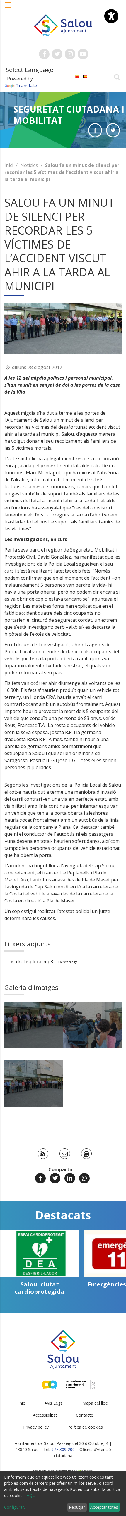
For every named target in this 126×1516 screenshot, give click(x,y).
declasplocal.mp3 (34, 961)
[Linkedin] (69, 1178)
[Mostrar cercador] (116, 77)
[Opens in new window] (95, 130)
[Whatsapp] (84, 1178)
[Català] (77, 76)
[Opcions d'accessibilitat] (111, 16)
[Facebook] (40, 1178)
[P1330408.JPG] (33, 1083)
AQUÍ (32, 1495)
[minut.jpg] (33, 1025)
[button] (8, 8)
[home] (63, 24)
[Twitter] (55, 1178)
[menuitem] (77, 76)
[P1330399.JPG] (92, 1025)
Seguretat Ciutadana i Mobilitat (68, 114)
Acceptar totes (104, 1507)
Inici (8, 165)
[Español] (85, 76)
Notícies (29, 165)
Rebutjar (77, 1507)
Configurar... (15, 1507)
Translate (26, 85)
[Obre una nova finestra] (44, 54)
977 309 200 (63, 1449)
